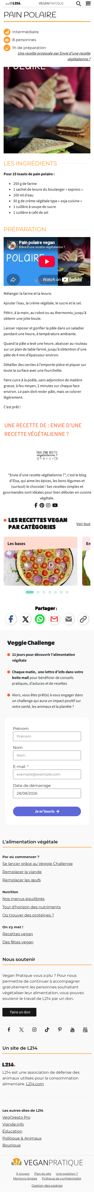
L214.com (35, 1084)
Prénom (21, 728)
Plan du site (42, 1173)
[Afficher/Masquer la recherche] (78, 3)
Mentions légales (25, 1178)
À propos (22, 1173)
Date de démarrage (32, 785)
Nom (18, 747)
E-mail (19, 766)
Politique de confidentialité (61, 1178)
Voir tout (83, 524)
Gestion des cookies (47, 1185)
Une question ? (67, 1173)
